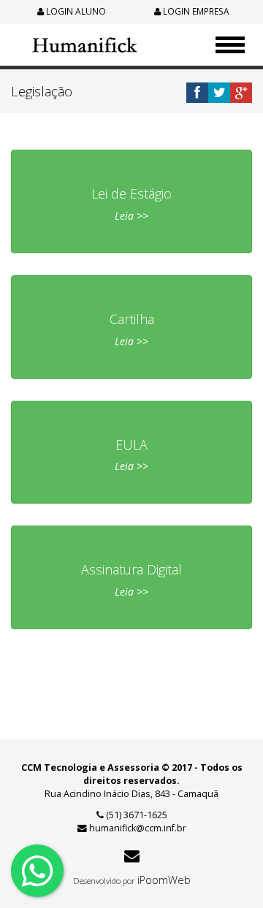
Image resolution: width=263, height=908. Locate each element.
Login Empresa (195, 11)
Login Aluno (75, 11)
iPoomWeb (164, 879)
